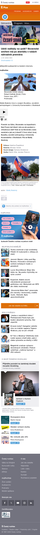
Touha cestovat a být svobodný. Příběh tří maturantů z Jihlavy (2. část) (24, 252)
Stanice (5, 469)
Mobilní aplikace (8, 491)
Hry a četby (7, 219)
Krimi (5, 223)
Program (17, 11)
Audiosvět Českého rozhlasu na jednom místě (17, 241)
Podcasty (5, 488)
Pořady (5, 227)
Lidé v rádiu (25, 469)
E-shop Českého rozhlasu (14, 359)
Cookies (4, 529)
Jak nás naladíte (27, 463)
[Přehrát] (4, 112)
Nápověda (25, 466)
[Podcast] (2, 119)
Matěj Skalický (11, 190)
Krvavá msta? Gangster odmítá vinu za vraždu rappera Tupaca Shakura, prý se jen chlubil (23, 328)
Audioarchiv (27, 11)
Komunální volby (8, 466)
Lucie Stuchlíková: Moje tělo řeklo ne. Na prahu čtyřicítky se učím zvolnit (23, 272)
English (34, 529)
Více (28, 23)
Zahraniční (6, 23)
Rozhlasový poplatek (29, 478)
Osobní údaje (13, 529)
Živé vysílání (7, 232)
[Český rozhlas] (7, 2)
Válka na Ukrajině (8, 463)
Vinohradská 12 (7, 60)
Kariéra (23, 472)
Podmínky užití (25, 529)
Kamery (36, 11)
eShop (4, 472)
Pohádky (16, 223)
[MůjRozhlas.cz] (4, 70)
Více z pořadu (8, 313)
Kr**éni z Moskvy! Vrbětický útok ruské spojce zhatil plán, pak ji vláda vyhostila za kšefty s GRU (24, 338)
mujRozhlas (5, 213)
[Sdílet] (5, 119)
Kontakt (24, 475)
